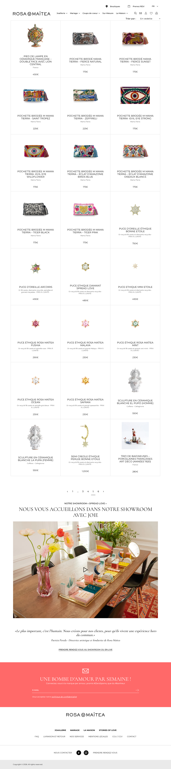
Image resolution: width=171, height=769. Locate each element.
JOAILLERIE (60, 730)
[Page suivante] (103, 491)
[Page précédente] (67, 491)
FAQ (37, 736)
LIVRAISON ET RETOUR (54, 736)
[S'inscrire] (137, 690)
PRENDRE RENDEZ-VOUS (105, 753)
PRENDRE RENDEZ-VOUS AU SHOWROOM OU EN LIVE (85, 649)
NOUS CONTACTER (63, 753)
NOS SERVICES (77, 736)
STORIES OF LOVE (107, 730)
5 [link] (93, 491)
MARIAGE (74, 730)
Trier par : (131, 18)
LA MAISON (89, 730)
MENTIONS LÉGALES (98, 736)
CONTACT (131, 736)
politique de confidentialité (64, 697)
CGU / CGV (117, 736)
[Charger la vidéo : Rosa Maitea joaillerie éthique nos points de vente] (85, 569)
